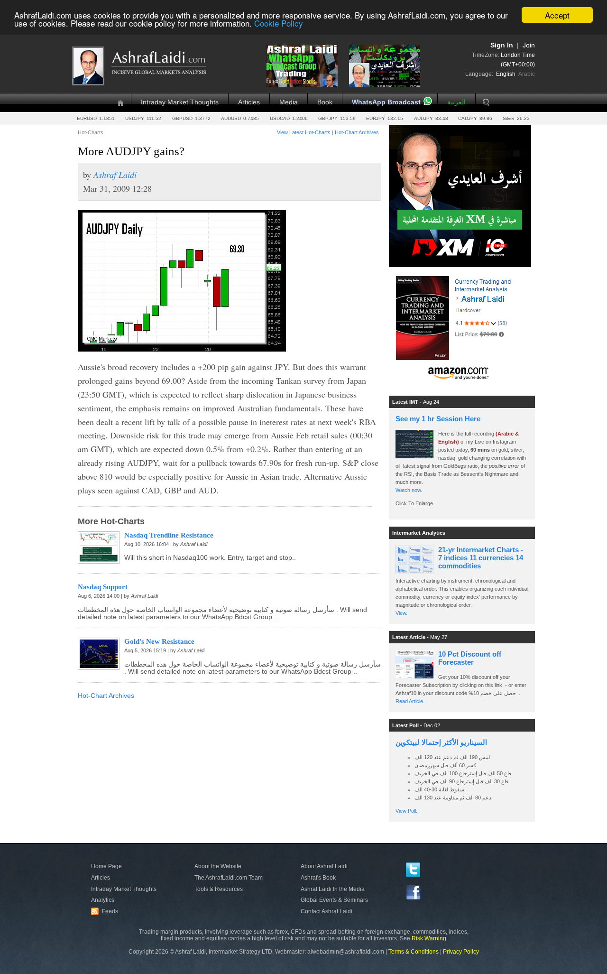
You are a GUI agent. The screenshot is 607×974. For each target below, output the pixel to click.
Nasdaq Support (103, 587)
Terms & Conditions (413, 951)
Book (324, 102)
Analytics (102, 900)
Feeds (106, 911)
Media (288, 102)
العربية (456, 102)
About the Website (217, 866)
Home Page (106, 866)
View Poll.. (407, 811)
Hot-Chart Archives (357, 132)
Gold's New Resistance (159, 641)
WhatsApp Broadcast (386, 102)
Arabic (526, 74)
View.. (402, 613)
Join (529, 45)
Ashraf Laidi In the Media (333, 889)
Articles (249, 102)
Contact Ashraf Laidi (326, 911)
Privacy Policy (461, 951)
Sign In (501, 45)
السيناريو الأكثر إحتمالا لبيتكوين (441, 742)
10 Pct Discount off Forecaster (469, 658)
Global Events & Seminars (334, 900)
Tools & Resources (218, 889)
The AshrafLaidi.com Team (228, 877)
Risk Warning (429, 938)
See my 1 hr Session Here (437, 419)
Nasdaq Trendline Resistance (168, 535)
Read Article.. (410, 701)
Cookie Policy (278, 23)
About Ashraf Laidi (324, 866)
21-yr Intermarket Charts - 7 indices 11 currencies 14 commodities (480, 558)
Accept (557, 15)
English (505, 74)
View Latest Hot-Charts (304, 132)
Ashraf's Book (318, 877)
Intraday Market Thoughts (180, 102)
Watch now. (409, 490)
